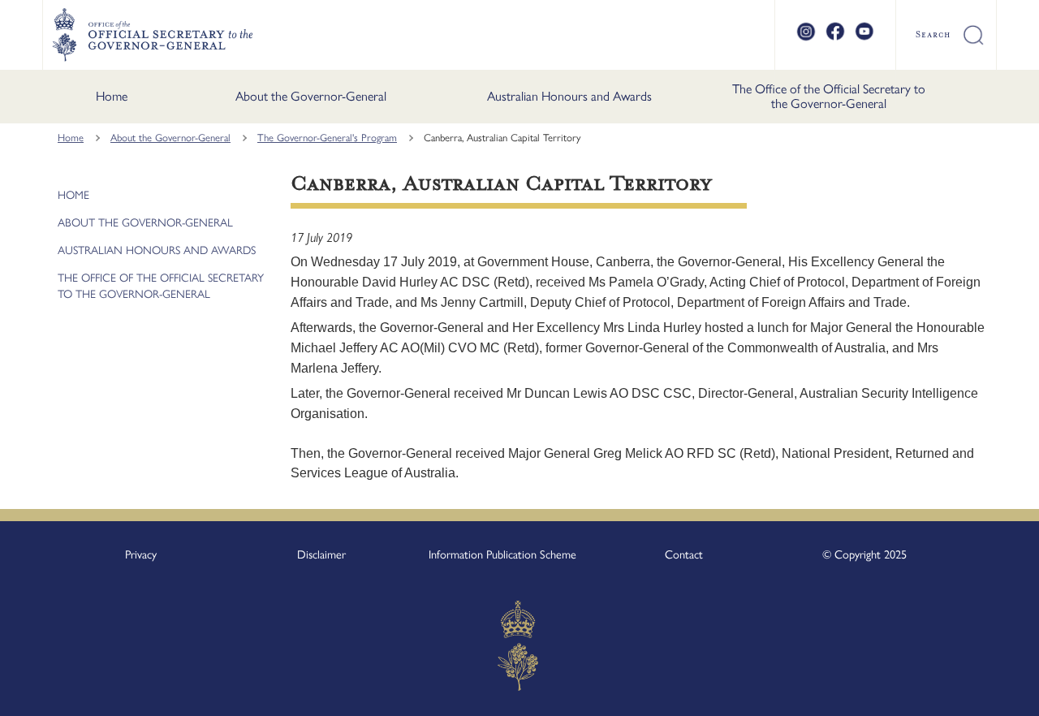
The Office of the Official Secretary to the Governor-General (828, 96)
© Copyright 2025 (864, 554)
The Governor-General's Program (327, 138)
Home (111, 96)
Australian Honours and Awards (569, 96)
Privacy (141, 554)
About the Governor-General (310, 96)
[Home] (152, 34)
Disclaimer (321, 554)
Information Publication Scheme (502, 554)
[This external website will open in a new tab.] (806, 38)
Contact (684, 554)
